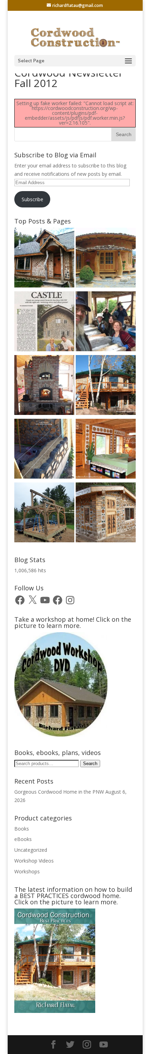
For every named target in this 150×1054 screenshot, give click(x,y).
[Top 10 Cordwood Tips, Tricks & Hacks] (44, 450)
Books (21, 828)
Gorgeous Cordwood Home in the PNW (59, 791)
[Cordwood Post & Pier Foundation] (44, 513)
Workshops (27, 871)
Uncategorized (30, 850)
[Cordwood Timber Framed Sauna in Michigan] (106, 513)
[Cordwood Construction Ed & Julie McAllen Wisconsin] (44, 322)
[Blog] (106, 386)
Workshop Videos (34, 860)
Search (90, 763)
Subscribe (32, 199)
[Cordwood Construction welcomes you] (44, 259)
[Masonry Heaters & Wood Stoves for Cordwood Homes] (44, 386)
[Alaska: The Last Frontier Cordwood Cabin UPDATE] (106, 322)
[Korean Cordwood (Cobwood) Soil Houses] (106, 259)
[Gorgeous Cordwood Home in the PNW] (106, 450)
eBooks (23, 839)
